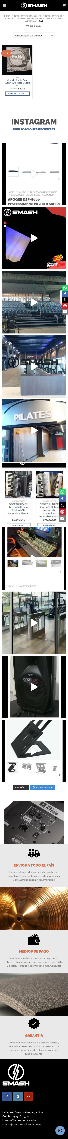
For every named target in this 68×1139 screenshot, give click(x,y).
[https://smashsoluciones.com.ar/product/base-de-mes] (34, 751)
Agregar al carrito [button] (17, 94)
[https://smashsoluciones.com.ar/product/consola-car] (34, 558)
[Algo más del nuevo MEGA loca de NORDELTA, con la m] (34, 366)
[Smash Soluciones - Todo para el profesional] (34, 5)
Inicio (7, 16)
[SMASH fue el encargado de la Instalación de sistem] (34, 623)
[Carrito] (64, 5)
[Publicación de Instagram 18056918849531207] (34, 238)
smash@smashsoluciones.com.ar (21, 1124)
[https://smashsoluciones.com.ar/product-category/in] (34, 494)
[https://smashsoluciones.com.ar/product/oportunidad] (34, 687)
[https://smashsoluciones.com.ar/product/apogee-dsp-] (34, 174)
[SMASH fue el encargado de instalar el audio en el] (34, 430)
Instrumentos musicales (27, 16)
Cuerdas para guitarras (30, 18)
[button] (60, 1130)
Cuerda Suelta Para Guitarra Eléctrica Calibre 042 (17, 83)
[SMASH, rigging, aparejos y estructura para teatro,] (34, 302)
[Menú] (4, 5)
